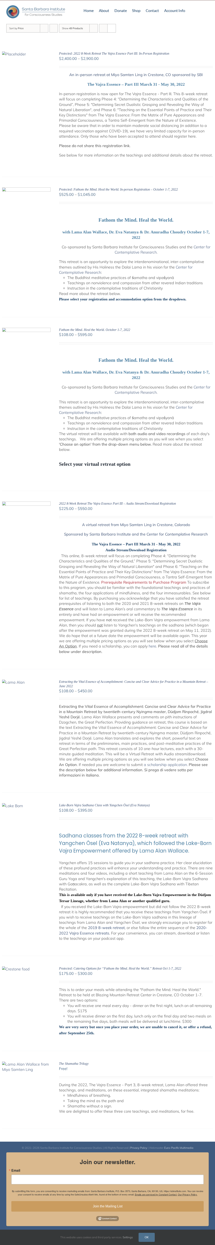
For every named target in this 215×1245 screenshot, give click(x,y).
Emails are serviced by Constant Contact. (156, 1194)
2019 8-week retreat (106, 927)
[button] (202, 10)
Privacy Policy (138, 1147)
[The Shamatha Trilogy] (26, 1064)
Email (15, 1170)
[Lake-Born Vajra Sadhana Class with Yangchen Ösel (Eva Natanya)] (12, 805)
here (152, 646)
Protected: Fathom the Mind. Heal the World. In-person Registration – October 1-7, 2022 (118, 189)
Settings (128, 1237)
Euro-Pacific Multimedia (178, 1147)
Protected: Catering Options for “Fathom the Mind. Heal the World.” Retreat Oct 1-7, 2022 (120, 968)
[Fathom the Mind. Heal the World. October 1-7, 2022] (26, 330)
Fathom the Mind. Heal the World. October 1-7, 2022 (94, 330)
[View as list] (112, 28)
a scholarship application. (166, 764)
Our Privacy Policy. (187, 1194)
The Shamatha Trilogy (74, 1063)
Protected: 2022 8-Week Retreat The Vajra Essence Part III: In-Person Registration (114, 53)
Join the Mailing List (107, 1206)
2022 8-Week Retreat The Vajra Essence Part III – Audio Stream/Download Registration (117, 503)
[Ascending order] (54, 28)
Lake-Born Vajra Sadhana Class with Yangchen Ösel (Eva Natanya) (104, 805)
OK (147, 1237)
